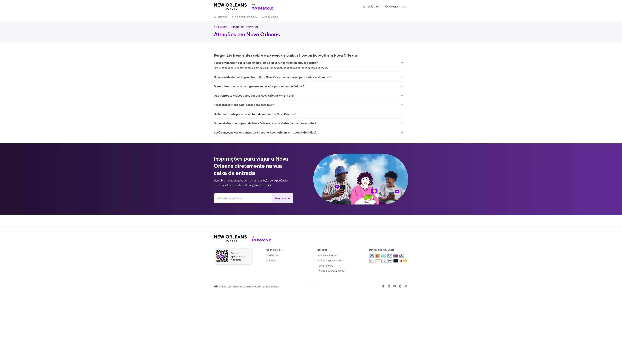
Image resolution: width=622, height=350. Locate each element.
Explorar (222, 16)
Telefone (273, 255)
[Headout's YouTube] (394, 286)
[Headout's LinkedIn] (383, 286)
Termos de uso (325, 265)
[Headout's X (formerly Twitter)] (405, 286)
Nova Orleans (220, 26)
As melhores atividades (244, 16)
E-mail (272, 260)
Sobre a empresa (326, 255)
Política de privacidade (329, 260)
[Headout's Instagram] (389, 286)
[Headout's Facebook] (400, 286)
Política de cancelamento (331, 270)
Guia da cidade (270, 16)
